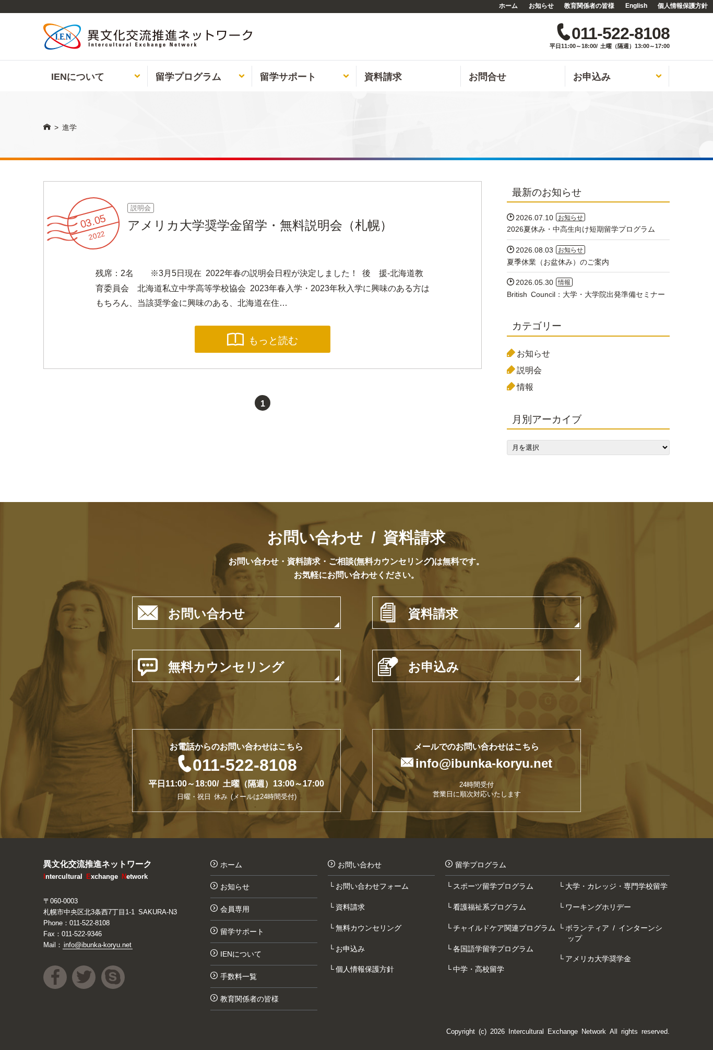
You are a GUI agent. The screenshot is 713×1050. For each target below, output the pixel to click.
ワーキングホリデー (599, 906)
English (636, 5)
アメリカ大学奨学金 (599, 958)
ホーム (508, 5)
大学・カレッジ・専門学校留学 (617, 885)
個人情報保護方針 (683, 5)
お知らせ (541, 5)
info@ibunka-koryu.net (483, 762)
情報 (525, 386)
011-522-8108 (245, 763)
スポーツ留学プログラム (494, 885)
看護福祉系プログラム (490, 906)
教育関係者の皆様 (589, 5)
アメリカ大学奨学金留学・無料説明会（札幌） (260, 224)
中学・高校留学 (479, 968)
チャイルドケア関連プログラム (505, 927)
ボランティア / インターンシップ (614, 932)
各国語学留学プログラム (494, 948)
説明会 (140, 207)
